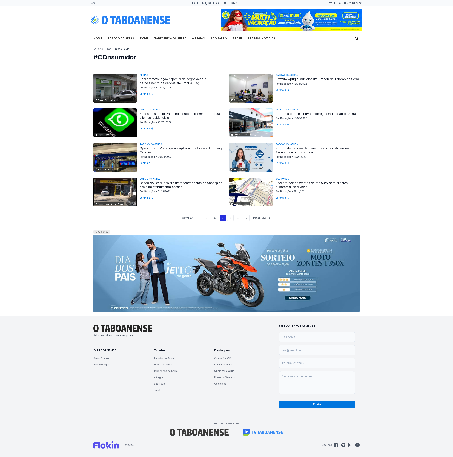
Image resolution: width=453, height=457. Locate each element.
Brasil (238, 38)
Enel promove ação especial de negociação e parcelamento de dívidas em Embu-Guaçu (173, 81)
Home (97, 38)
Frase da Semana (224, 377)
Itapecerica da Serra (170, 38)
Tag (109, 48)
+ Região (198, 38)
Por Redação (148, 87)
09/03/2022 (165, 156)
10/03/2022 (300, 118)
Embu (144, 38)
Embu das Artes (150, 109)
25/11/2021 (299, 191)
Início (100, 48)
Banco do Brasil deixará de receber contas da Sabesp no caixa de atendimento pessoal (181, 185)
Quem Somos (101, 358)
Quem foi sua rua (224, 370)
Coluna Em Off (222, 358)
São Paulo (219, 38)
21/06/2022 (164, 87)
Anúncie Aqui (101, 364)
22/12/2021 (164, 191)
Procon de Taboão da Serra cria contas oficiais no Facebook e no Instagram (312, 150)
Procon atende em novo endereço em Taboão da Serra (316, 114)
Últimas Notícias (261, 38)
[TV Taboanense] (263, 432)
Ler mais (145, 93)
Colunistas (220, 383)
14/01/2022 (300, 156)
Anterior (187, 218)
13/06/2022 (300, 83)
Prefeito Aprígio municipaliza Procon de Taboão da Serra (317, 79)
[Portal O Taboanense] (199, 432)
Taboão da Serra (121, 38)
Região (144, 75)
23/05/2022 (164, 122)
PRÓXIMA (259, 218)
